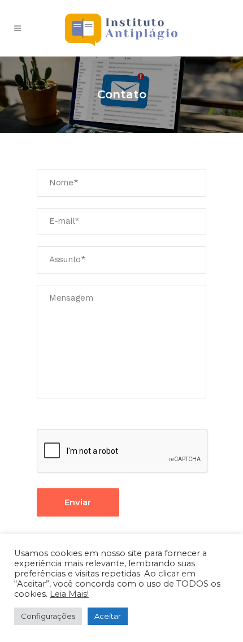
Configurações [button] (48, 616)
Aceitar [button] (107, 616)
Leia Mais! (69, 594)
